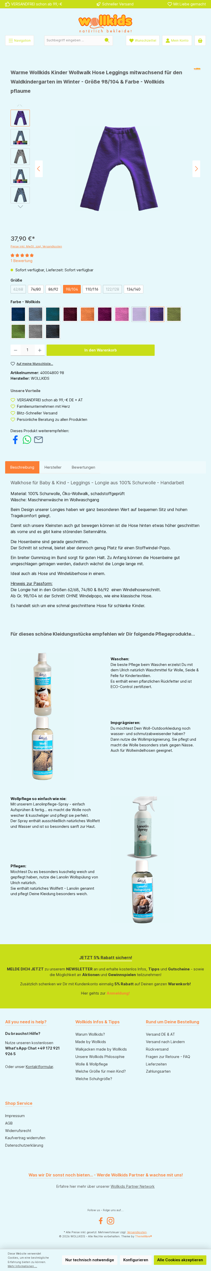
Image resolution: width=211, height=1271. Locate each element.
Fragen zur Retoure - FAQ (168, 1056)
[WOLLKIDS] (197, 83)
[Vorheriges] (39, 168)
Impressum (15, 1116)
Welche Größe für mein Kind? (100, 1071)
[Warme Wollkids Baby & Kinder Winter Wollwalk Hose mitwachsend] (117, 168)
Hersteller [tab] (53, 467)
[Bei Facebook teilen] (15, 439)
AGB (9, 1123)
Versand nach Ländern (165, 1042)
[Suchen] (107, 40)
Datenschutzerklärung (24, 1145)
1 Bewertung (21, 260)
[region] (105, 169)
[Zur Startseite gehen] (105, 23)
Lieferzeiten (156, 1064)
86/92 (53, 289)
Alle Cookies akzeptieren (180, 1260)
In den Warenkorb (100, 350)
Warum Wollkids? (90, 1034)
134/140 (133, 289)
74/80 (36, 289)
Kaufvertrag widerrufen (25, 1138)
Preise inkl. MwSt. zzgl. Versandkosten (36, 246)
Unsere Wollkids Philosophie (100, 1056)
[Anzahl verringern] (16, 350)
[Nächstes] (196, 168)
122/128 (114, 290)
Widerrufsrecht (18, 1130)
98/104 (72, 289)
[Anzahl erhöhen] (40, 350)
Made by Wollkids (90, 1042)
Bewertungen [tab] (83, 467)
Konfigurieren (135, 1260)
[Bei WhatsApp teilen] (27, 439)
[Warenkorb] (200, 40)
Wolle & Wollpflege (91, 1064)
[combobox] (73, 40)
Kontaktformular (39, 1066)
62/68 (19, 290)
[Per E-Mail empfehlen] (38, 439)
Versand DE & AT (160, 1034)
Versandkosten (137, 1232)
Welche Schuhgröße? (93, 1079)
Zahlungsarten (158, 1071)
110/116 (91, 289)
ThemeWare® (143, 1236)
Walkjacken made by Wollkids (101, 1049)
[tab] (22, 467)
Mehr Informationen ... (22, 1266)
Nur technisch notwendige (89, 1260)
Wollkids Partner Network (133, 1186)
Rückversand (157, 1049)
